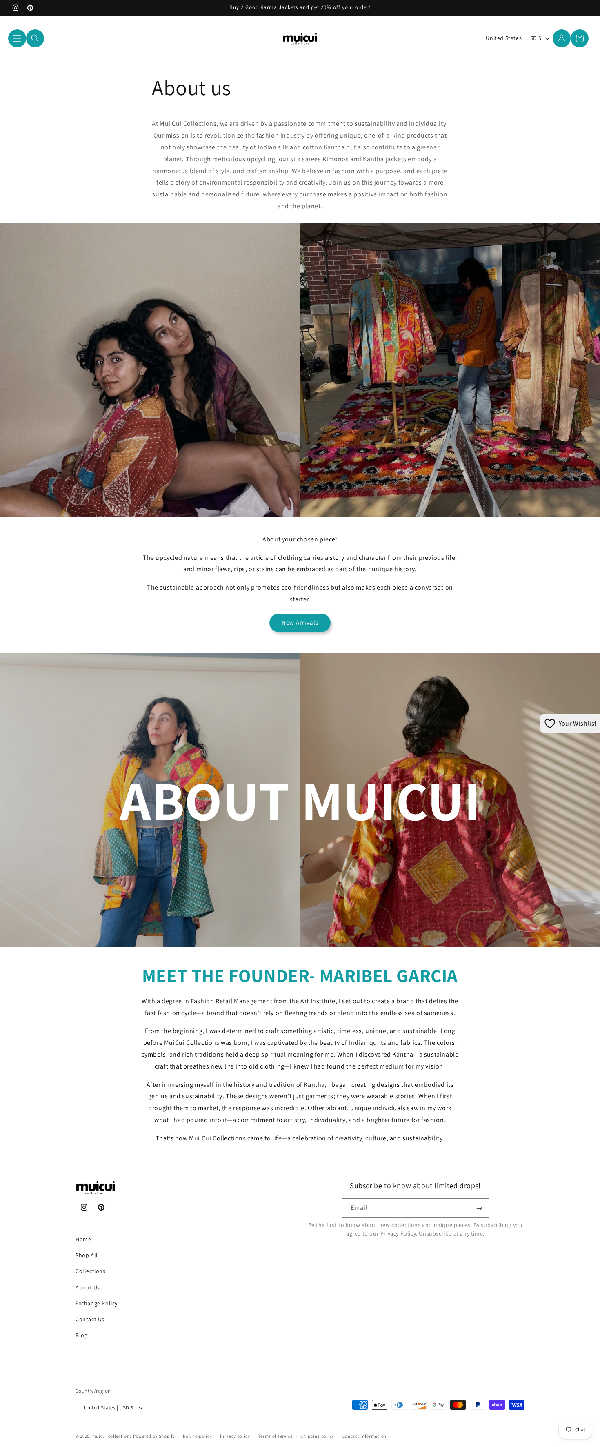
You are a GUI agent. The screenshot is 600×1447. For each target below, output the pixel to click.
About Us (88, 1287)
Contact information (364, 1436)
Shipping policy (317, 1436)
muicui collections (112, 1436)
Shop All (87, 1255)
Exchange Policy (97, 1303)
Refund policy (197, 1436)
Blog (81, 1335)
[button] (17, 38)
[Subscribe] (480, 1208)
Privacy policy (235, 1436)
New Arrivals (300, 622)
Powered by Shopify (154, 1436)
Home (83, 1239)
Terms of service (275, 1436)
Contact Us (90, 1319)
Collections (91, 1271)
